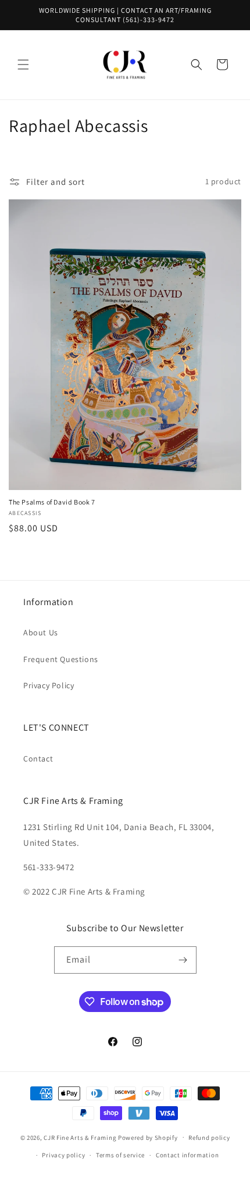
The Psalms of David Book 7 (52, 502)
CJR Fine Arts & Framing (80, 1137)
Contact (38, 758)
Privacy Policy (48, 685)
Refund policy (209, 1137)
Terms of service (120, 1155)
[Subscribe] (183, 960)
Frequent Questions (60, 659)
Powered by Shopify (148, 1137)
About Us (40, 632)
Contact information (187, 1155)
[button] (23, 64)
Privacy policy (63, 1155)
